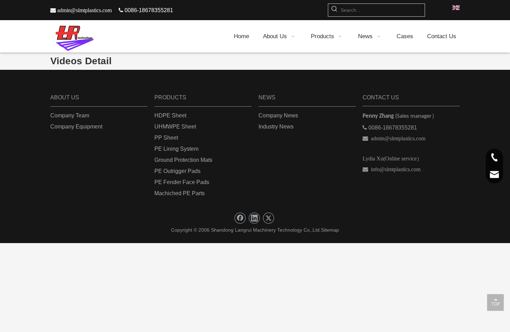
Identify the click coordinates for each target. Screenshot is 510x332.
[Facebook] (240, 218)
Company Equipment (76, 127)
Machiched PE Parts (179, 193)
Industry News (276, 127)
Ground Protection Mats (183, 160)
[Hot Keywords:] (334, 10)
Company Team (69, 115)
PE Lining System (176, 149)
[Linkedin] (254, 218)
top (495, 302)
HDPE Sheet (170, 115)
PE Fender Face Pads (181, 182)
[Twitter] (268, 218)
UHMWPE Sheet (175, 127)
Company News (278, 115)
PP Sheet (166, 138)
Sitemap (330, 230)
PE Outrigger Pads (177, 171)
